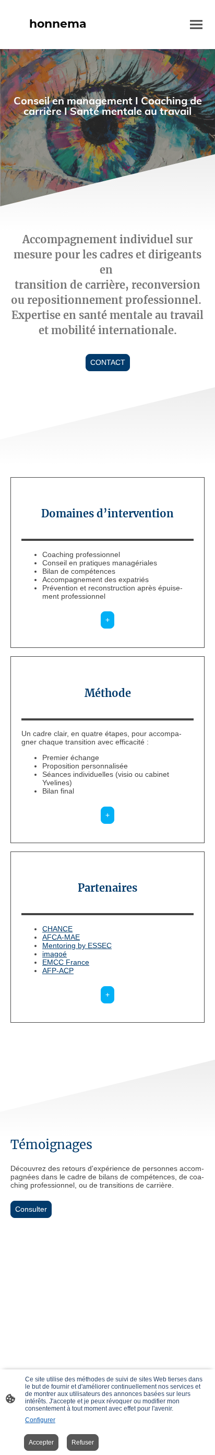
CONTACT (107, 362)
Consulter (31, 1209)
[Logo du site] (57, 40)
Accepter (41, 1442)
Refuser (82, 1442)
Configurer (40, 1420)
